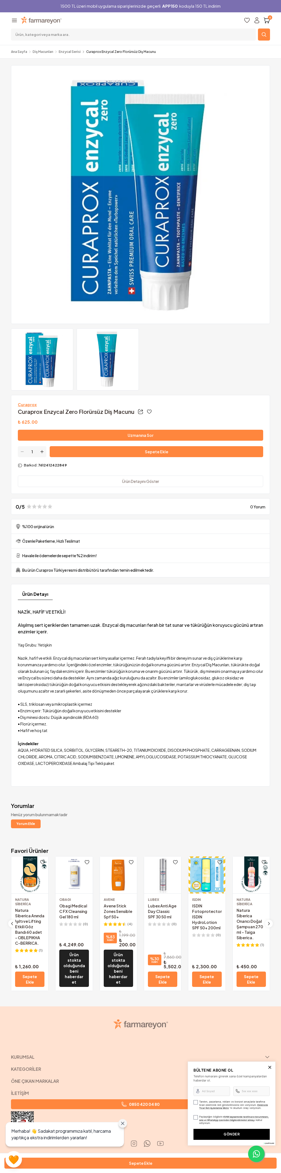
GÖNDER (232, 1134)
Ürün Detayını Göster (140, 481)
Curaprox (27, 404)
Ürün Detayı (35, 594)
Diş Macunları (43, 52)
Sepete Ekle (156, 451)
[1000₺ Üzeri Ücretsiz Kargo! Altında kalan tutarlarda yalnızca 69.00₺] (74, 840)
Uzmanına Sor (140, 435)
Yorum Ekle (25, 824)
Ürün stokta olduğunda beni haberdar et (74, 968)
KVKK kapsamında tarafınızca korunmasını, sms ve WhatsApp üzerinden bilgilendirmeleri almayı (234, 1118)
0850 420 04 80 (144, 1104)
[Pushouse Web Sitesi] (268, 1143)
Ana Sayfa (19, 52)
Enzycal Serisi (70, 52)
